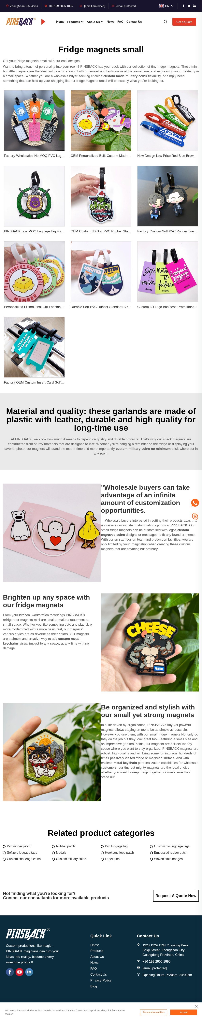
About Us (94, 21)
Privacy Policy (101, 980)
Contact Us (134, 21)
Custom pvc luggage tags (172, 846)
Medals (61, 852)
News (110, 21)
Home (60, 21)
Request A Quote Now (175, 896)
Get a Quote (184, 21)
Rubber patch (65, 846)
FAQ (120, 21)
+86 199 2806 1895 (61, 5)
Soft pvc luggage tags (22, 852)
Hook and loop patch (119, 852)
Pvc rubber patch (19, 846)
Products (74, 21)
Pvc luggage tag (116, 846)
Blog (93, 986)
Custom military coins (71, 859)
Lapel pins (112, 859)
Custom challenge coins (24, 859)
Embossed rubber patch (170, 852)
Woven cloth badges (168, 859)
